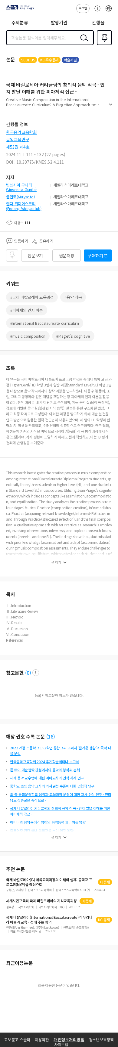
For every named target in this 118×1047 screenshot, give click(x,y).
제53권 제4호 (18, 147)
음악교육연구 (17, 139)
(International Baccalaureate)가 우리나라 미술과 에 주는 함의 (49, 920)
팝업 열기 (35, 672)
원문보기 (35, 255)
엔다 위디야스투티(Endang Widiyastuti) (23, 206)
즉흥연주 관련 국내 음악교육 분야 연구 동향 (41, 830)
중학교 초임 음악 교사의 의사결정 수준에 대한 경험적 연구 (52, 785)
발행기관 (59, 22)
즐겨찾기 (103, 44)
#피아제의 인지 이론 (26, 310)
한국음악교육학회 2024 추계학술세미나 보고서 (44, 761)
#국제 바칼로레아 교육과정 (32, 297)
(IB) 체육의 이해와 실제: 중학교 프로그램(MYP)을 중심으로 (49, 882)
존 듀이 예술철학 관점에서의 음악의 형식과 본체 (45, 769)
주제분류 (19, 22)
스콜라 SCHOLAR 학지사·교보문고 (18, 9)
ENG (108, 11)
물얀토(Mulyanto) (20, 197)
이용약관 (42, 1039)
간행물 (98, 22)
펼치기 (56, 562)
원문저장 (66, 255)
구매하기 (95, 255)
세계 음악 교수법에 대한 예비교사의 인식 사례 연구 (47, 777)
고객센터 (96, 11)
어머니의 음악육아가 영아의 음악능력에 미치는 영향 (47, 822)
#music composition (27, 336)
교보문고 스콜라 (17, 1039)
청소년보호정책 (101, 1039)
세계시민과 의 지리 (41, 900)
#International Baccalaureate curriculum (44, 323)
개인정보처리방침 (69, 1039)
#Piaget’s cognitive (73, 336)
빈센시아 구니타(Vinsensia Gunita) (21, 187)
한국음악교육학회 (21, 132)
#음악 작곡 (73, 297)
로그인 (83, 8)
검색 (83, 42)
